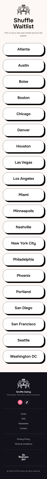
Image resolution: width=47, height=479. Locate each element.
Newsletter (23, 423)
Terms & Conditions (23, 444)
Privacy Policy (23, 439)
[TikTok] (26, 402)
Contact (23, 428)
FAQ (23, 418)
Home (23, 414)
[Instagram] (20, 402)
